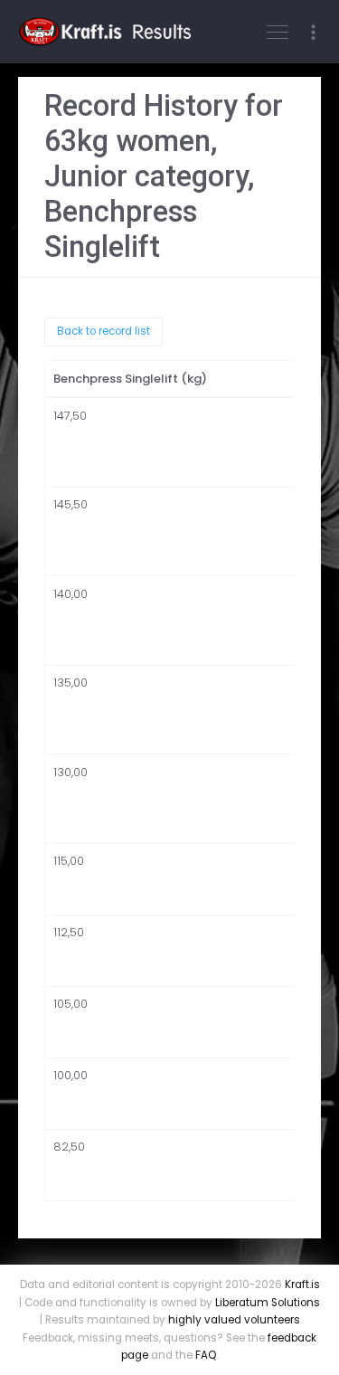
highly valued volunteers (234, 1320)
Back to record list (103, 331)
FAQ (205, 1355)
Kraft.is (302, 1284)
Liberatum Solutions (267, 1302)
